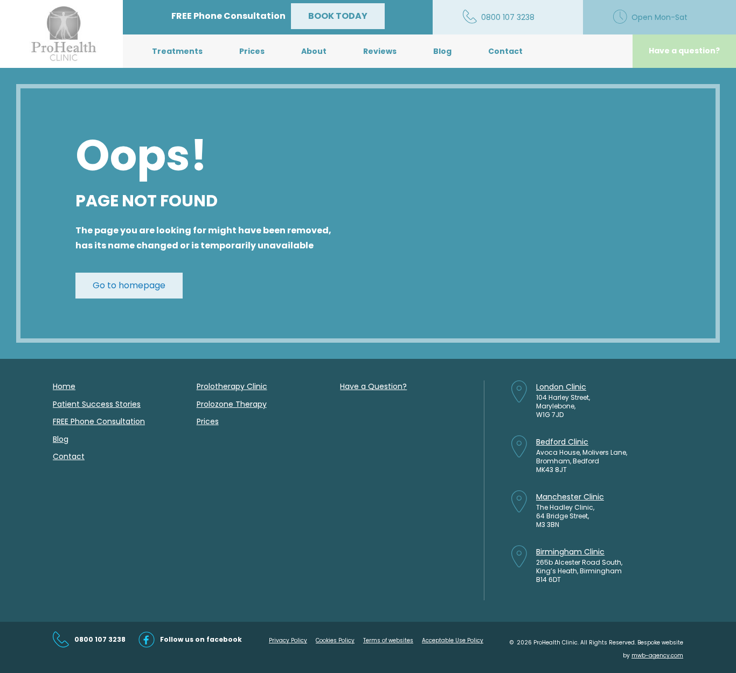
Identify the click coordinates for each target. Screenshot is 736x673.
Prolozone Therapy (232, 404)
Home (64, 386)
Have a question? (684, 50)
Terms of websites (388, 640)
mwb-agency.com (657, 655)
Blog (442, 51)
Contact (505, 51)
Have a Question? (373, 386)
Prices (252, 51)
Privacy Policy (288, 640)
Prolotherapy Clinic (232, 386)
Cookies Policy (335, 640)
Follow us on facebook (201, 639)
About (314, 51)
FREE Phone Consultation (99, 421)
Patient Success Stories (97, 404)
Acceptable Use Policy (452, 640)
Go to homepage (129, 285)
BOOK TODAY (337, 16)
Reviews (380, 51)
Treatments (177, 51)
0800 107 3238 (100, 639)
